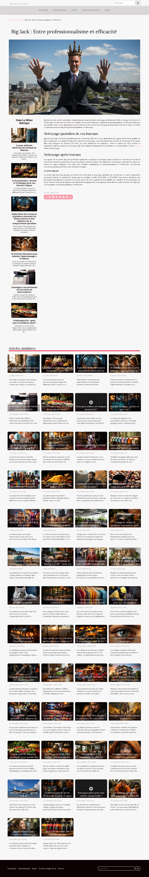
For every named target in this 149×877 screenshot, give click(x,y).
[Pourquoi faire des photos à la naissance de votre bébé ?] (91, 711)
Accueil (11, 20)
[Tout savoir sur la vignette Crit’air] (24, 788)
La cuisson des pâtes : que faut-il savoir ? (57, 485)
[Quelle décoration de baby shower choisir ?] (24, 441)
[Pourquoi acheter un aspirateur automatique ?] (57, 441)
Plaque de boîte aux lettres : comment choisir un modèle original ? (125, 448)
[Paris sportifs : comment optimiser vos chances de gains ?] (24, 711)
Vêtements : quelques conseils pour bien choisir (91, 601)
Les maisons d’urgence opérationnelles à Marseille (125, 794)
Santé (74, 10)
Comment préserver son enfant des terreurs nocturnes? (125, 757)
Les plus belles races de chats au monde (23, 601)
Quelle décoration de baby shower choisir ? (24, 447)
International (60, 10)
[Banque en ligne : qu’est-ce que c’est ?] (125, 402)
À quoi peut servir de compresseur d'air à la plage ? (24, 563)
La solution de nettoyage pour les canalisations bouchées (125, 602)
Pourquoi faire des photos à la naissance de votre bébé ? (91, 717)
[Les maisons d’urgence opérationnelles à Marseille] (125, 788)
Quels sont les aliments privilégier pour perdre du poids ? (24, 757)
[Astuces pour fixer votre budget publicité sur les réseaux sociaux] (57, 750)
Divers (107, 10)
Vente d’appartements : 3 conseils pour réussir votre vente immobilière (125, 679)
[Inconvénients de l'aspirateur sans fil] (57, 672)
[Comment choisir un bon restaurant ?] (57, 595)
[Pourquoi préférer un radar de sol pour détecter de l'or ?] (91, 634)
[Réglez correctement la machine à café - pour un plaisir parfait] (57, 557)
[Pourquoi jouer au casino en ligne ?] (91, 672)
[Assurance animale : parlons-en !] (91, 441)
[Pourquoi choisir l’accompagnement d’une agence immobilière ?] (57, 518)
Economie (43, 10)
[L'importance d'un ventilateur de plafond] (91, 750)
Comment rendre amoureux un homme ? (91, 485)
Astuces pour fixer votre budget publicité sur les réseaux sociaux (57, 757)
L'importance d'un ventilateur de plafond (91, 756)
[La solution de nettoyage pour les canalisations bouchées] (125, 595)
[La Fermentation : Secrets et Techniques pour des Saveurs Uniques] (24, 170)
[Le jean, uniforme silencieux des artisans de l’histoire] (24, 135)
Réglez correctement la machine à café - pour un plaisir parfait (57, 563)
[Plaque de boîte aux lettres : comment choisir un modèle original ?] (125, 441)
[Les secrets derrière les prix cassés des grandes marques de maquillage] (125, 479)
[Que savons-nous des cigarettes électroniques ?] (24, 479)
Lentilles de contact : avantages (125, 640)
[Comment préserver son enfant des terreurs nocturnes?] (125, 750)
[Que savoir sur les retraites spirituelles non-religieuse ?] (57, 634)
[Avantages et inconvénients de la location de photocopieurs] (24, 277)
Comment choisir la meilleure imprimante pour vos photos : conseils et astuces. (125, 527)
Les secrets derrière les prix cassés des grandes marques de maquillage (125, 486)
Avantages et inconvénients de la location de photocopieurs (24, 289)
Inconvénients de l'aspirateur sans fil (57, 678)
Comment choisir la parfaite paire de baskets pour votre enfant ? (91, 563)
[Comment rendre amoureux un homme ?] (91, 479)
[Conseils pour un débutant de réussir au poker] (24, 672)
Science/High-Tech (91, 10)
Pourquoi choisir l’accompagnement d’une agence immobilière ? (57, 525)
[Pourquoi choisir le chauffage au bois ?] (24, 634)
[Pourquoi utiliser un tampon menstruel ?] (91, 402)
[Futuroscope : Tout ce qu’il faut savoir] (24, 518)
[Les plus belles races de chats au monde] (24, 595)
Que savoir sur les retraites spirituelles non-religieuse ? (57, 640)
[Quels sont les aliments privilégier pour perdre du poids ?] (24, 750)
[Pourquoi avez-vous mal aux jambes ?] (125, 711)
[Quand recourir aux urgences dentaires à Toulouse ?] (24, 827)
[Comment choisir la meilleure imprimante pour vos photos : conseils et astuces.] (125, 518)
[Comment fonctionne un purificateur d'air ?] (91, 518)
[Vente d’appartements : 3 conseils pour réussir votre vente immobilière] (125, 672)
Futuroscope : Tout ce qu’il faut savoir (23, 524)
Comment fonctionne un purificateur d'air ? (91, 524)
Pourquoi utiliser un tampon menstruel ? (91, 408)
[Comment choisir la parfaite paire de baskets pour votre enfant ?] (91, 557)
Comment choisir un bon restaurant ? (57, 601)
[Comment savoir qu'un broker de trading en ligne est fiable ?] (57, 788)
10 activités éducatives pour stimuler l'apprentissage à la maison (24, 256)
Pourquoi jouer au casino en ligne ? (91, 678)
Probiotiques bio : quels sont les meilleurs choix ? (24, 321)
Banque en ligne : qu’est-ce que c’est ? (124, 408)
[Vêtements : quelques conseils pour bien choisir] (91, 595)
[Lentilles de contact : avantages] (125, 634)
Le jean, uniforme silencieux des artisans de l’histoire (24, 147)
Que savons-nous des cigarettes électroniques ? (23, 485)
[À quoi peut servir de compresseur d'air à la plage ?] (24, 557)
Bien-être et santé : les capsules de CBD (57, 833)
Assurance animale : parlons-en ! (91, 447)
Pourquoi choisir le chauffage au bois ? (23, 640)
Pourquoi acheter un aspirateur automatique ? (57, 447)
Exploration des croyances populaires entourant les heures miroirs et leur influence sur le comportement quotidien (24, 219)
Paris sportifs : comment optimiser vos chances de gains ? (23, 718)
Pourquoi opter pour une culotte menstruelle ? (91, 794)
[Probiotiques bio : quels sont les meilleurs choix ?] (24, 310)
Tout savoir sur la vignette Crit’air (24, 794)
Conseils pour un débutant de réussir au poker (23, 678)
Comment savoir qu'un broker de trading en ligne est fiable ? (57, 795)
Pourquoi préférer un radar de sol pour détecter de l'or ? (91, 640)
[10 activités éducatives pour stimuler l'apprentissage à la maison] (24, 243)
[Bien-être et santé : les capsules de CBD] (57, 827)
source (137, 146)
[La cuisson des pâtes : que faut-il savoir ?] (57, 479)
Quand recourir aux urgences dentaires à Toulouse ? (23, 834)
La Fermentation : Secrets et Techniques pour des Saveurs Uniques (24, 183)
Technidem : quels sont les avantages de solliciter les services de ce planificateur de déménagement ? (124, 565)
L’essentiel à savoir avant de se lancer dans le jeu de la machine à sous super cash (57, 718)
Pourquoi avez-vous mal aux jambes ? (125, 717)
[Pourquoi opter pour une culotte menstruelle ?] (91, 788)
